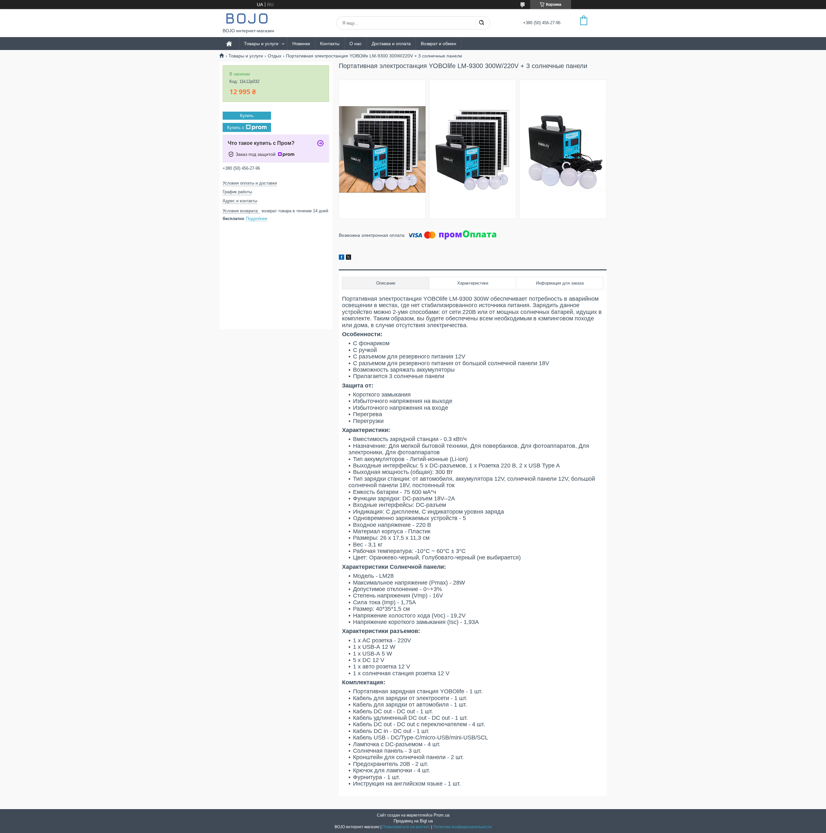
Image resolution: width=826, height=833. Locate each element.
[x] (348, 258)
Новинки (301, 43)
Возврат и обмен (438, 43)
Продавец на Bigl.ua (413, 820)
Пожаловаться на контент (406, 827)
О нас (355, 43)
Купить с (235, 127)
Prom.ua (441, 815)
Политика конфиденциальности (462, 827)
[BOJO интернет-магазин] (247, 18)
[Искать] (481, 22)
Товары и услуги (261, 43)
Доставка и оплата (391, 43)
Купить (247, 115)
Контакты (329, 43)
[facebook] (341, 258)
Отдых (274, 55)
